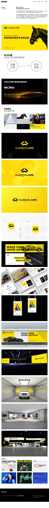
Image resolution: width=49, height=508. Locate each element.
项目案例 (38, 1)
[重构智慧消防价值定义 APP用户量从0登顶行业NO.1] (40, 483)
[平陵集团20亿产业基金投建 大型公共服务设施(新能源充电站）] (24, 483)
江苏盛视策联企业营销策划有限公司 (39, 496)
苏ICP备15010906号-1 (37, 497)
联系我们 (46, 1)
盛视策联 (34, 1)
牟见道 (42, 1)
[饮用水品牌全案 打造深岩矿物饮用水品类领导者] (8, 483)
